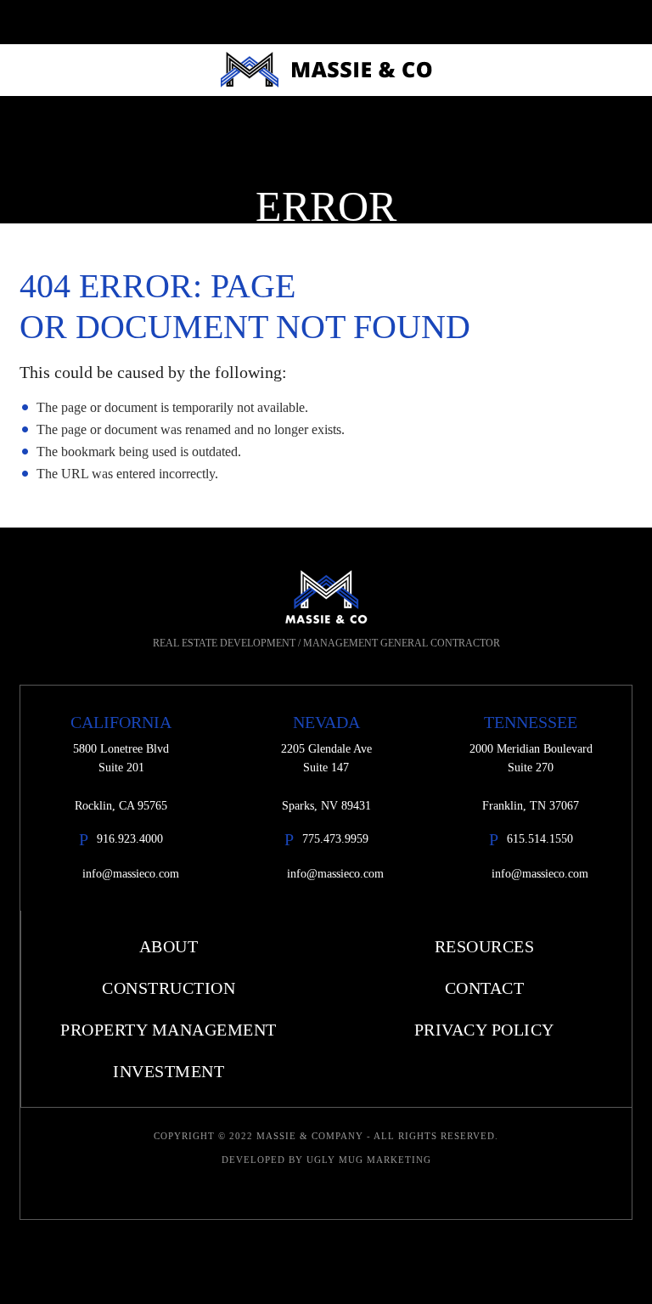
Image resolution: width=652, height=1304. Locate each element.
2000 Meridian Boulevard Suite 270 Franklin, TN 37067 (531, 777)
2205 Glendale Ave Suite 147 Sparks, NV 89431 (326, 777)
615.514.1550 (540, 839)
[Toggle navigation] (631, 22)
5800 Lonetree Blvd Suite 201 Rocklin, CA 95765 (121, 777)
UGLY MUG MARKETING (368, 1159)
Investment (168, 1071)
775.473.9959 (335, 839)
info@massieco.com (130, 873)
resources (485, 946)
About (169, 946)
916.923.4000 (130, 839)
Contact (485, 988)
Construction (168, 988)
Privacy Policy (484, 1029)
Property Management (168, 1029)
